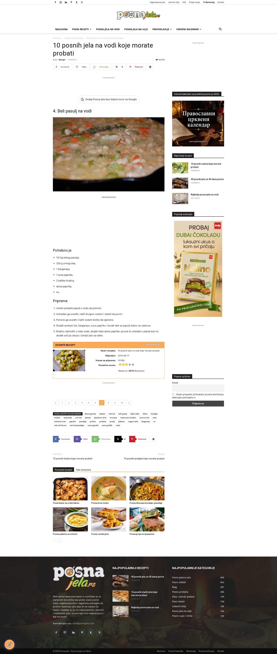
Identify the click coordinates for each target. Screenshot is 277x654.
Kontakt (221, 2)
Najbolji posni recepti (73, 38)
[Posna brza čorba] (108, 488)
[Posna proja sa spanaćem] (147, 519)
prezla (112, 421)
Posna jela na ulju (136, 29)
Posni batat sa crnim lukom (66, 503)
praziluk (102, 421)
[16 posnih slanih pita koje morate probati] (121, 596)
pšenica (121, 421)
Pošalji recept (194, 2)
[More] (150, 67)
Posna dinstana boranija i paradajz (146, 503)
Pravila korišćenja (206, 651)
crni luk (78, 417)
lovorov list (144, 417)
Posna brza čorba (99, 503)
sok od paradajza (77, 425)
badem (102, 414)
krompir (113, 417)
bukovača (68, 417)
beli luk (112, 414)
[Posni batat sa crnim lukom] (70, 488)
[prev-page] (55, 540)
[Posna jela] (138, 15)
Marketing (191, 651)
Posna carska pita (100, 534)
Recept (62, 59)
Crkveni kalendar (187, 29)
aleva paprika (90, 414)
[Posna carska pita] (108, 519)
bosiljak (154, 414)
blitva (145, 414)
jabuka (88, 417)
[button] (220, 29)
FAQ (184, 2)
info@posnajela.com (83, 623)
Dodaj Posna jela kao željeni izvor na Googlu (111, 99)
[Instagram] (60, 2)
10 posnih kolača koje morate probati (72, 458)
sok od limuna (60, 425)
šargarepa (146, 421)
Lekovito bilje (173, 2)
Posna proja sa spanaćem (142, 534)
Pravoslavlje (160, 29)
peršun (93, 421)
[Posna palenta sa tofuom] (70, 519)
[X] (81, 2)
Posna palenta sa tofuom (65, 534)
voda (118, 425)
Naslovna (61, 29)
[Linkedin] (65, 2)
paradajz (82, 421)
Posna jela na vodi (108, 29)
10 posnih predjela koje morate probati (144, 458)
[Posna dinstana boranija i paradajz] (147, 488)
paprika (72, 421)
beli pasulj (122, 414)
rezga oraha (133, 421)
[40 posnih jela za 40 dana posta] (180, 183)
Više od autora (83, 470)
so (154, 421)
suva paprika (93, 425)
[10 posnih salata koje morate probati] (180, 167)
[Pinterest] (71, 2)
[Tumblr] (76, 2)
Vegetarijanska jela (157, 2)
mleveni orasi (60, 421)
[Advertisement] (108, 84)
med (154, 417)
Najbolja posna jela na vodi (204, 194)
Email (175, 382)
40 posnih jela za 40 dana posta (207, 179)
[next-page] (60, 540)
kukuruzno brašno (128, 417)
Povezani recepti (63, 470)
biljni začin (134, 414)
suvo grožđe (107, 425)
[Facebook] (55, 2)
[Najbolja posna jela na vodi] (180, 198)
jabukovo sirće (100, 417)
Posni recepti (80, 29)
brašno (57, 417)
